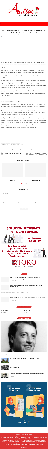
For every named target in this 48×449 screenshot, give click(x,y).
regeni (18, 144)
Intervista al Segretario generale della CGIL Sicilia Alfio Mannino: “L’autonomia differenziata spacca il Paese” (25, 278)
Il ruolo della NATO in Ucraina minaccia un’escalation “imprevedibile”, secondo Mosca (26, 286)
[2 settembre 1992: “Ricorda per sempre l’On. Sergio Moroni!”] (24, 336)
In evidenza (8, 27)
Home (2, 27)
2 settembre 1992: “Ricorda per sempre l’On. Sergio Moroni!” (17, 353)
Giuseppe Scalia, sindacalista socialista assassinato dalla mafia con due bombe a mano (27, 374)
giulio (8, 144)
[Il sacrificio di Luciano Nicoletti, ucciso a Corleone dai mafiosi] (5, 360)
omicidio (13, 144)
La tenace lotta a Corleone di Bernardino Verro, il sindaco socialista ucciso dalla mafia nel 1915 (27, 367)
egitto (3, 144)
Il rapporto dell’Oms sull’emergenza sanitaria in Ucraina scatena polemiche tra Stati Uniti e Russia (27, 298)
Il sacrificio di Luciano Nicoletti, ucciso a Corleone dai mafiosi (24, 358)
